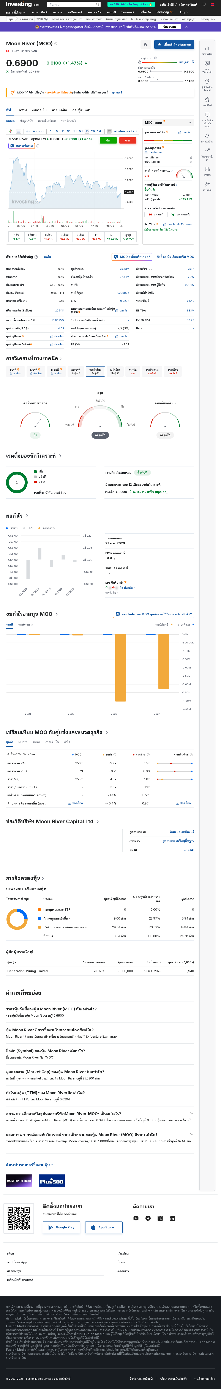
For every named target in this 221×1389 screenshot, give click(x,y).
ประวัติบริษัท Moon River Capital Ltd (49, 821)
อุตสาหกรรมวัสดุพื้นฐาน (178, 840)
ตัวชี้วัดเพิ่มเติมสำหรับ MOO (175, 257)
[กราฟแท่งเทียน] (10, 131)
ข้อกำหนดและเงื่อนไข (141, 1378)
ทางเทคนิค (59, 110)
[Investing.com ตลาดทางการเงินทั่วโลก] (23, 4)
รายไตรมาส (25, 624)
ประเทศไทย (26, 19)
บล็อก (10, 1253)
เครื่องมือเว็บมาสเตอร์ (20, 1280)
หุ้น (11, 19)
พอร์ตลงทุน (14, 1271)
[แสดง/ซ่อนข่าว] (109, 131)
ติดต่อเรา (123, 1271)
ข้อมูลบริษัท (26, 120)
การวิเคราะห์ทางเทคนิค (32, 358)
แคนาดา (189, 849)
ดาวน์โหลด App (17, 1262)
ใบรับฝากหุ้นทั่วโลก (116, 19)
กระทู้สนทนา (81, 110)
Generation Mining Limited (27, 971)
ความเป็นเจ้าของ (47, 120)
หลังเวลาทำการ (94, 19)
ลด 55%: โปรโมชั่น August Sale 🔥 (131, 4)
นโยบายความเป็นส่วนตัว (173, 1378)
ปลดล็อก (77, 803)
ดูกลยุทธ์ (117, 92)
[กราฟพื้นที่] (18, 131)
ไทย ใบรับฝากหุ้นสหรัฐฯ (144, 19)
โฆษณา (121, 1262)
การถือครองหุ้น (23, 878)
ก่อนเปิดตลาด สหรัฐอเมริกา (67, 19)
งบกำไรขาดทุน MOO (29, 614)
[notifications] (204, 4)
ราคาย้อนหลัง (68, 120)
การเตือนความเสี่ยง (204, 1378)
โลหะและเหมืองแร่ (182, 832)
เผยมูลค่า (184, 62)
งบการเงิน (39, 110)
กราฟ (23, 110)
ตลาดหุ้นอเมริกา (169, 19)
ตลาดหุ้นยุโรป (189, 19)
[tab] (15, 371)
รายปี (9, 624)
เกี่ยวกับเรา (124, 1253)
